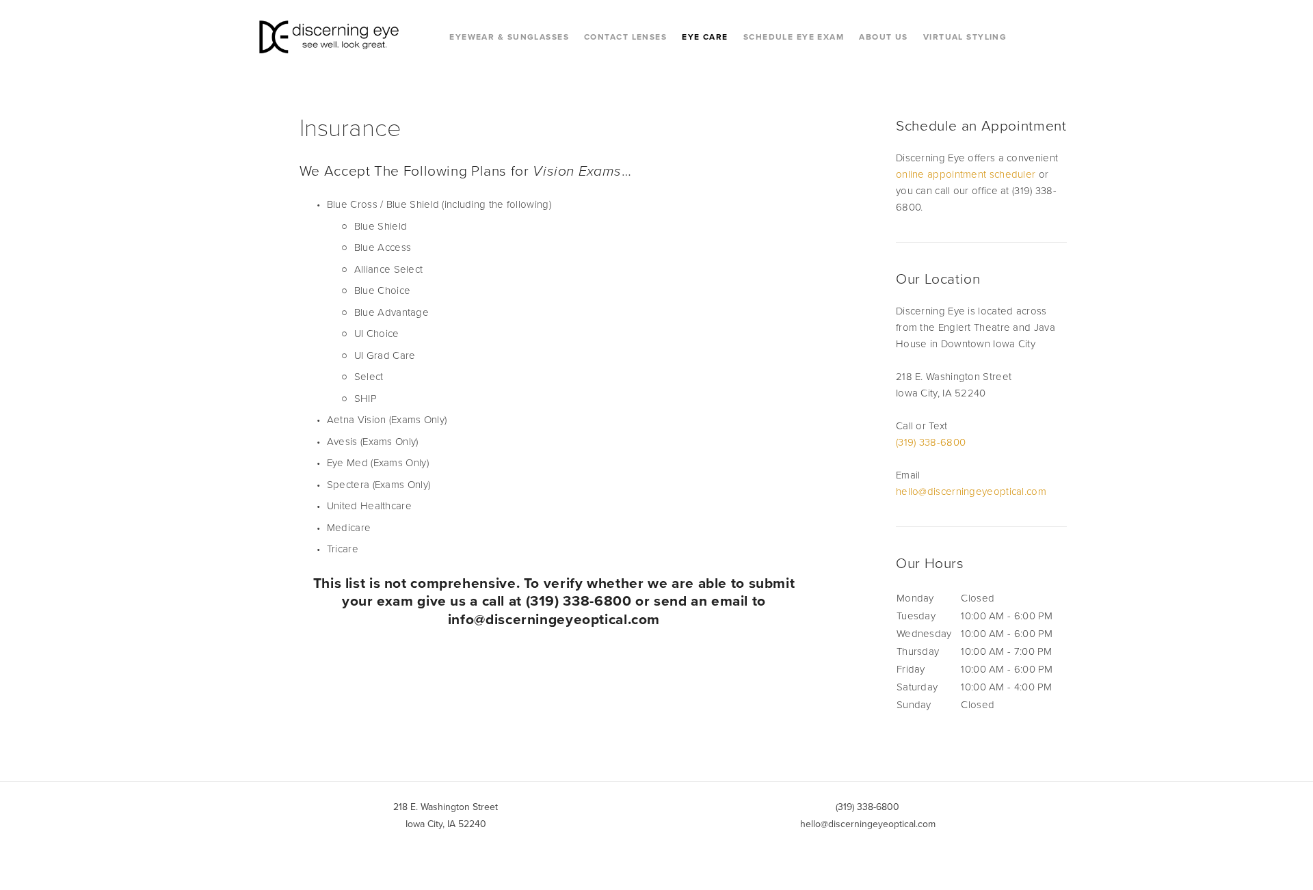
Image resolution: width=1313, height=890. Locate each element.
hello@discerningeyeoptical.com (971, 491)
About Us (883, 36)
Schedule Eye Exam (793, 36)
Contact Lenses (625, 36)
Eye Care (705, 36)
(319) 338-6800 (931, 442)
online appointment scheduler (965, 174)
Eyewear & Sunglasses (509, 36)
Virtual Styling (965, 36)
